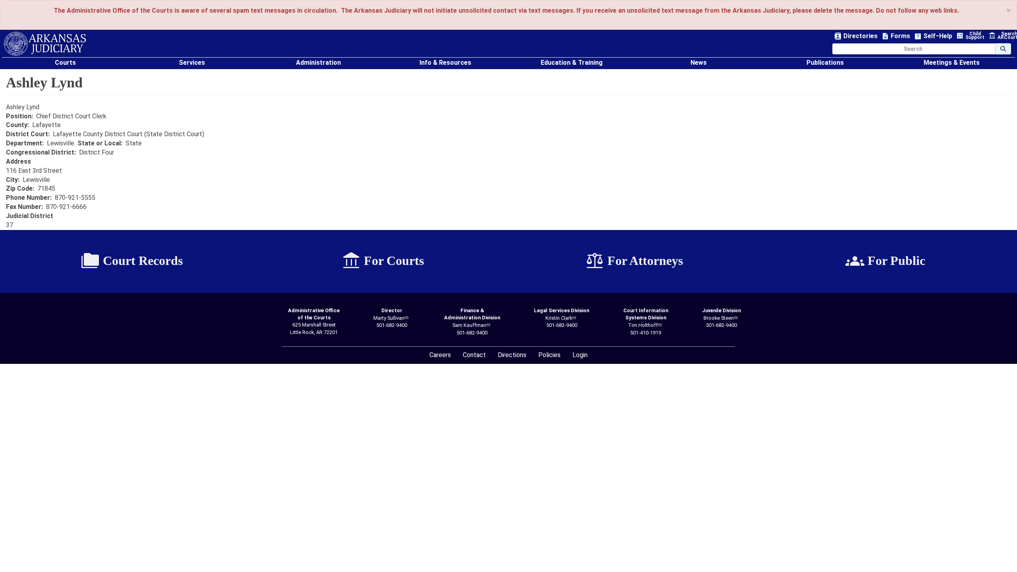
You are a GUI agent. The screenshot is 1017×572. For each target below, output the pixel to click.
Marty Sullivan (388, 318)
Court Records (132, 260)
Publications (825, 62)
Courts (65, 62)
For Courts (383, 260)
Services (192, 62)
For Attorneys (634, 260)
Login (580, 355)
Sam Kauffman (469, 325)
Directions (512, 355)
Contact (474, 355)
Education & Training (572, 62)
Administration (318, 62)
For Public (885, 260)
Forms (896, 36)
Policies (549, 355)
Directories (856, 36)
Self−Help (933, 36)
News (698, 62)
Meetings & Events (952, 62)
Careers (440, 355)
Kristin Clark (558, 318)
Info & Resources (445, 62)
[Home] (45, 44)
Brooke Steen (719, 318)
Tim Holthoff (643, 325)
